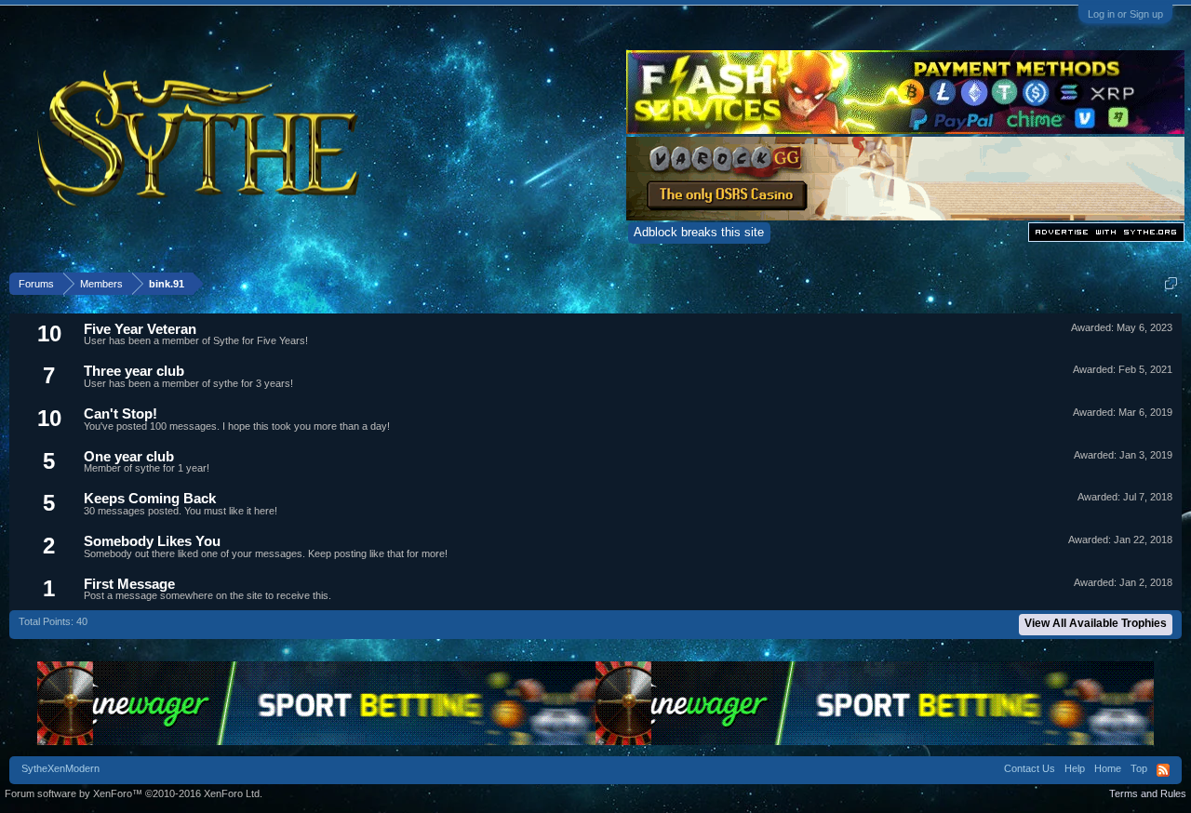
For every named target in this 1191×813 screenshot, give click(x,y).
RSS (1163, 770)
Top (1139, 768)
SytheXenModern (60, 768)
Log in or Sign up (1125, 14)
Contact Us (1029, 768)
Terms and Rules (1147, 793)
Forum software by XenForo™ (133, 793)
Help (1074, 768)
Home (1107, 768)
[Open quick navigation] (1171, 283)
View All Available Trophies (1095, 623)
